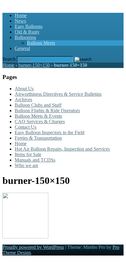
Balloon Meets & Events (38, 116)
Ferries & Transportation (38, 138)
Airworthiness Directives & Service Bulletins (58, 94)
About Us (24, 88)
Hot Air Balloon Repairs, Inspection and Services (62, 149)
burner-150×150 (34, 65)
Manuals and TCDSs (35, 160)
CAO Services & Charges (40, 121)
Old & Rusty (27, 31)
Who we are (26, 165)
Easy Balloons (29, 26)
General (22, 48)
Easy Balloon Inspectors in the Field (49, 132)
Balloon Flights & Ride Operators (47, 110)
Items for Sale (28, 154)
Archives (23, 99)
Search (9, 59)
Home (21, 15)
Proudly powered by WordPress (33, 247)
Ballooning (25, 37)
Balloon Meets (41, 42)
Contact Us (25, 127)
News (20, 20)
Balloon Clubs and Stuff (38, 105)
